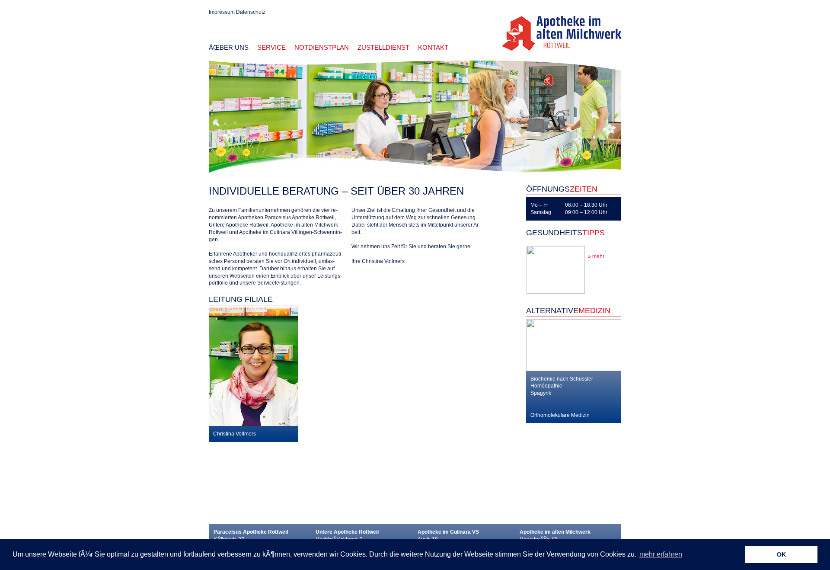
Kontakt (433, 47)
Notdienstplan (321, 47)
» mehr (596, 256)
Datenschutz (250, 12)
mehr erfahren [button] (660, 554)
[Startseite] (561, 33)
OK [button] (781, 554)
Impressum (222, 12)
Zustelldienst (383, 47)
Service (271, 47)
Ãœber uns (229, 47)
